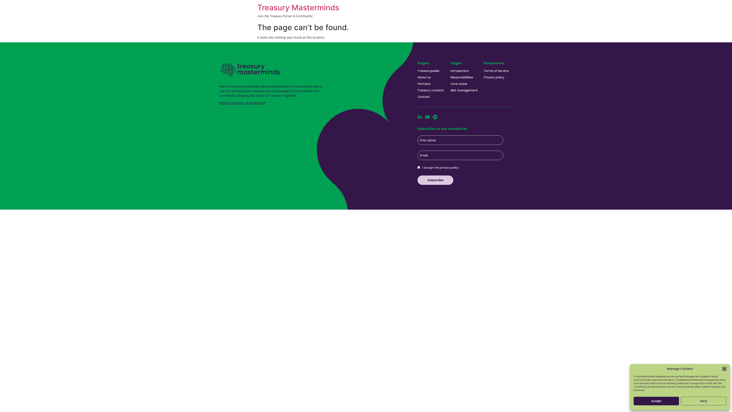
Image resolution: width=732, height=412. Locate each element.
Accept (656, 401)
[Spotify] (435, 117)
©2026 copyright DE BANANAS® (242, 103)
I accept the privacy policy (440, 168)
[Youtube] (427, 117)
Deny (703, 401)
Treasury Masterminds (298, 7)
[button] (724, 369)
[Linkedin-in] (419, 117)
